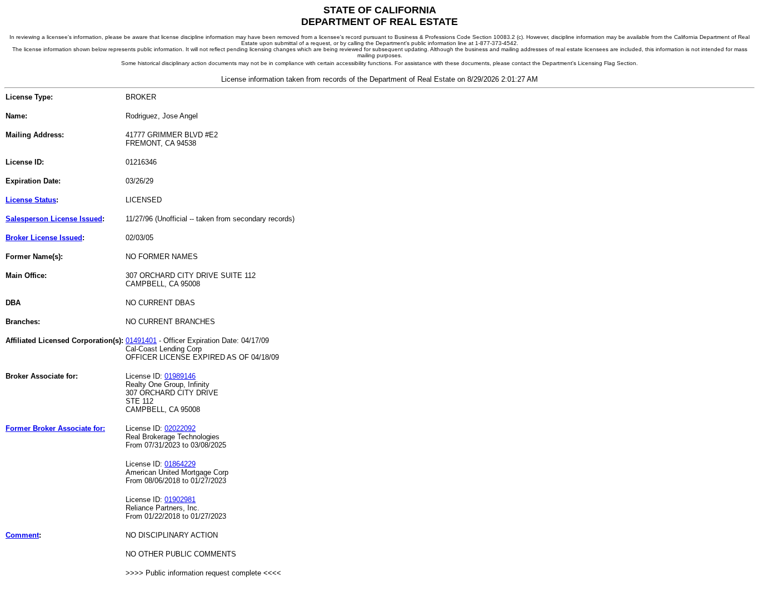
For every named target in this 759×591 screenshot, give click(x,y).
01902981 (180, 499)
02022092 (180, 428)
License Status (31, 200)
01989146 (180, 376)
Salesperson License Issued (54, 219)
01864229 (180, 464)
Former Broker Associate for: (55, 428)
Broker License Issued (44, 238)
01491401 (141, 340)
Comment (22, 535)
